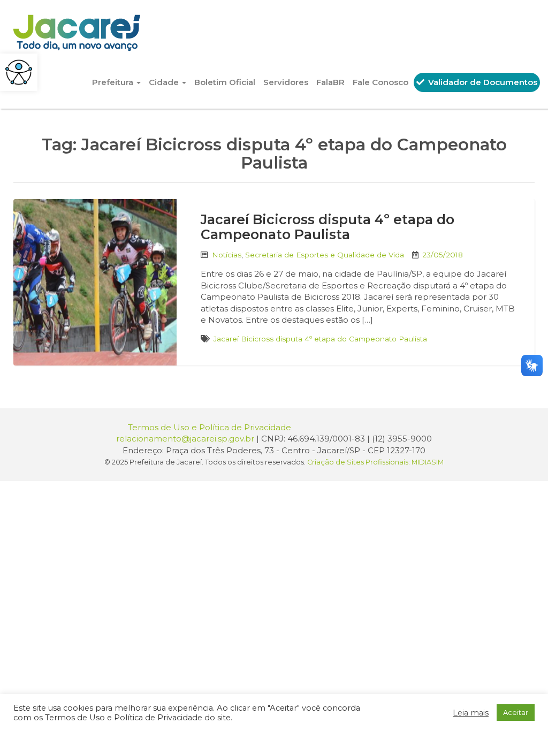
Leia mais (471, 713)
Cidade (165, 82)
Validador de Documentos (481, 82)
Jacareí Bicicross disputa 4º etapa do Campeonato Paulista (327, 226)
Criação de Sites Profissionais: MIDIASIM (375, 462)
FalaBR (330, 82)
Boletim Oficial (224, 82)
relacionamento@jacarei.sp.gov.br (185, 438)
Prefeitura (113, 82)
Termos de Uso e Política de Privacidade (209, 427)
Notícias (226, 254)
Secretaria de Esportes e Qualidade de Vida (324, 254)
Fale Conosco (380, 82)
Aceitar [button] (515, 712)
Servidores (285, 82)
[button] (18, 72)
